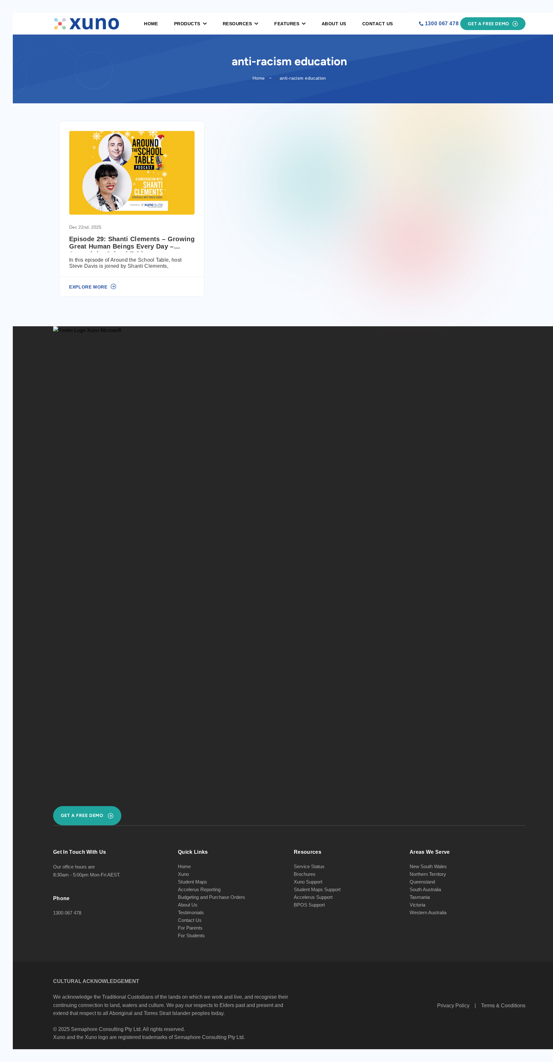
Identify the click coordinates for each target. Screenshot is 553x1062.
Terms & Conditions (503, 1005)
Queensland (422, 881)
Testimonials (191, 912)
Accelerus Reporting (199, 889)
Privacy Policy (453, 1005)
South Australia (425, 889)
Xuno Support (308, 881)
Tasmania (420, 897)
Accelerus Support (313, 897)
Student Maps (192, 881)
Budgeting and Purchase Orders (211, 897)
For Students (191, 935)
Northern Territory (428, 874)
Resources (237, 23)
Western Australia (428, 912)
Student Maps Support (317, 889)
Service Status (309, 866)
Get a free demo (488, 24)
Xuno (183, 874)
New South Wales (428, 866)
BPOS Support (309, 904)
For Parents (190, 928)
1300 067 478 (442, 23)
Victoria (417, 904)
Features (286, 23)
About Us (334, 23)
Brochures (305, 874)
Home (151, 23)
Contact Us (377, 23)
